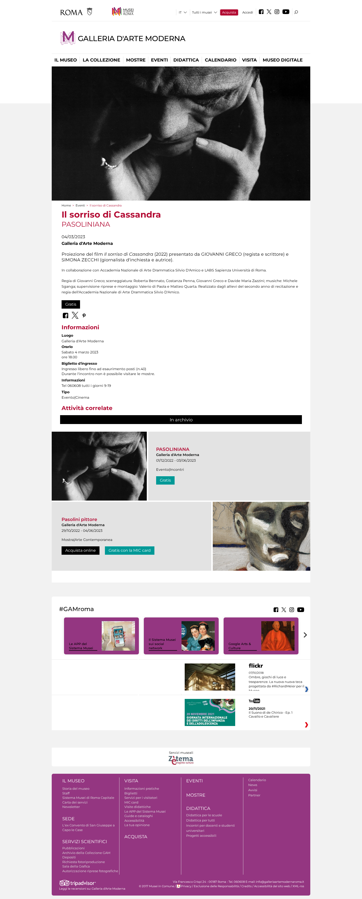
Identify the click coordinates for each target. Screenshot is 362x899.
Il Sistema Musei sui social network (162, 644)
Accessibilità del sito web (272, 886)
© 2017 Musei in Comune (156, 886)
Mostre (136, 60)
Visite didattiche (137, 807)
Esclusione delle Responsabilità (216, 886)
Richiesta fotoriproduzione (83, 862)
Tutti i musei (202, 12)
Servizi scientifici (84, 841)
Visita (249, 60)
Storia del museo (75, 788)
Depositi (69, 857)
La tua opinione (137, 825)
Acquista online (80, 550)
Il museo (65, 60)
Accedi (247, 12)
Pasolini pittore (79, 519)
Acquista (229, 12)
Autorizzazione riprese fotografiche (90, 871)
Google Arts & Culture (240, 646)
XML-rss (298, 886)
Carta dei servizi (75, 802)
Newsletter (71, 807)
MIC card (131, 802)
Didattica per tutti (200, 820)
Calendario (220, 60)
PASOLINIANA (172, 449)
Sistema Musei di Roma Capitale (88, 798)
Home (66, 205)
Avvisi (252, 790)
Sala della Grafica (76, 866)
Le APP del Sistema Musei (81, 646)
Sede (68, 819)
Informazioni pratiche (141, 788)
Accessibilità (134, 820)
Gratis (70, 304)
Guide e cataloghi (138, 816)
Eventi (159, 60)
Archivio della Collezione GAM (86, 853)
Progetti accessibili (201, 835)
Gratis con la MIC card (130, 550)
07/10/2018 (276, 682)
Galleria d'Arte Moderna (131, 38)
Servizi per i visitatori (140, 798)
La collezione (101, 60)
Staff (65, 793)
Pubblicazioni (73, 848)
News (252, 785)
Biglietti (130, 793)
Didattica (186, 60)
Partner (254, 795)
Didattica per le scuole (204, 815)
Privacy (186, 886)
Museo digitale (283, 60)
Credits (246, 886)
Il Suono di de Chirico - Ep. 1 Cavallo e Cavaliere (271, 714)
